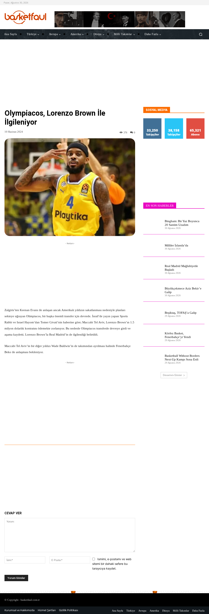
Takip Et (152, 119)
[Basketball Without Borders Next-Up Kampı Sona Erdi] (152, 358)
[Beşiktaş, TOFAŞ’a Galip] (152, 313)
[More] (126, 433)
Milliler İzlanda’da (176, 245)
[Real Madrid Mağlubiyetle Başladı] (152, 268)
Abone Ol (195, 119)
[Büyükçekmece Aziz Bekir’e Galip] (152, 290)
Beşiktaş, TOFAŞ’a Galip (181, 312)
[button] (200, 34)
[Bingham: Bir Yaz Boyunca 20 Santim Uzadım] (152, 223)
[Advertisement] (104, 78)
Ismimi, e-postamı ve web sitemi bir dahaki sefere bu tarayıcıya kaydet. (111, 563)
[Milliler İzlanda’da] (152, 245)
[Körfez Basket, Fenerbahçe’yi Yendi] (152, 335)
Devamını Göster (172, 375)
